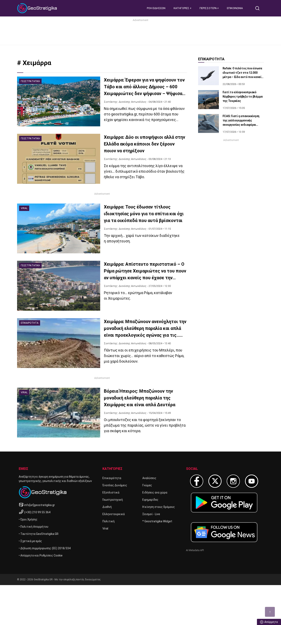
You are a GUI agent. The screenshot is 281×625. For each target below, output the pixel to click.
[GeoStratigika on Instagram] (233, 481)
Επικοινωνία (235, 8)
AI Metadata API (195, 550)
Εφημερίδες (150, 499)
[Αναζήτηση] (259, 8)
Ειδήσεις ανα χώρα (154, 492)
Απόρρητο (271, 622)
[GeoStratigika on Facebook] (196, 481)
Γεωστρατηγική (112, 499)
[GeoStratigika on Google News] (224, 532)
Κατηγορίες (182, 8)
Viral (105, 528)
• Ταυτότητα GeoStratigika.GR (38, 533)
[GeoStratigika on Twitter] (215, 481)
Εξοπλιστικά (110, 492)
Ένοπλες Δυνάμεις (114, 485)
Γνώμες (147, 485)
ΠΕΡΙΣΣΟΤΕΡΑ (208, 8)
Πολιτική (108, 521)
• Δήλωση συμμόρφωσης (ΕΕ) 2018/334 (45, 548)
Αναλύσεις (149, 478)
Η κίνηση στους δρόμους (158, 507)
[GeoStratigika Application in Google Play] (224, 502)
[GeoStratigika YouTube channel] (251, 481)
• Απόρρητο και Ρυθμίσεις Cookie (41, 555)
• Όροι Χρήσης (28, 519)
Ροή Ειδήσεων (156, 8)
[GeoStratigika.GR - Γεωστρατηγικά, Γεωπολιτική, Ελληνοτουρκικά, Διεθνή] (37, 8)
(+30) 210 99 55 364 (37, 512)
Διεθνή (107, 507)
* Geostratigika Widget (157, 521)
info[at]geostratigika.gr (39, 505)
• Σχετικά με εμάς (30, 541)
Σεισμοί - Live (151, 514)
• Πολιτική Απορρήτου (33, 526)
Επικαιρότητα (111, 478)
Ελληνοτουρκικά (113, 514)
